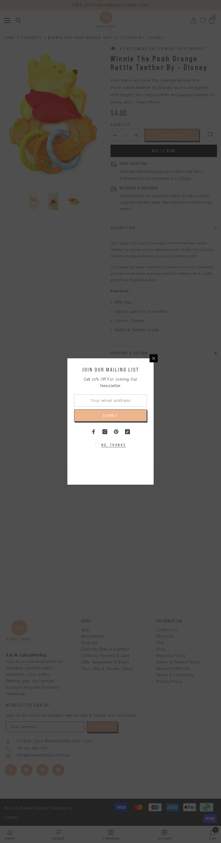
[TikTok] (127, 431)
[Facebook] (93, 431)
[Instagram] (104, 431)
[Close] (154, 358)
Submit (110, 415)
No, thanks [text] (113, 445)
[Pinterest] (116, 431)
